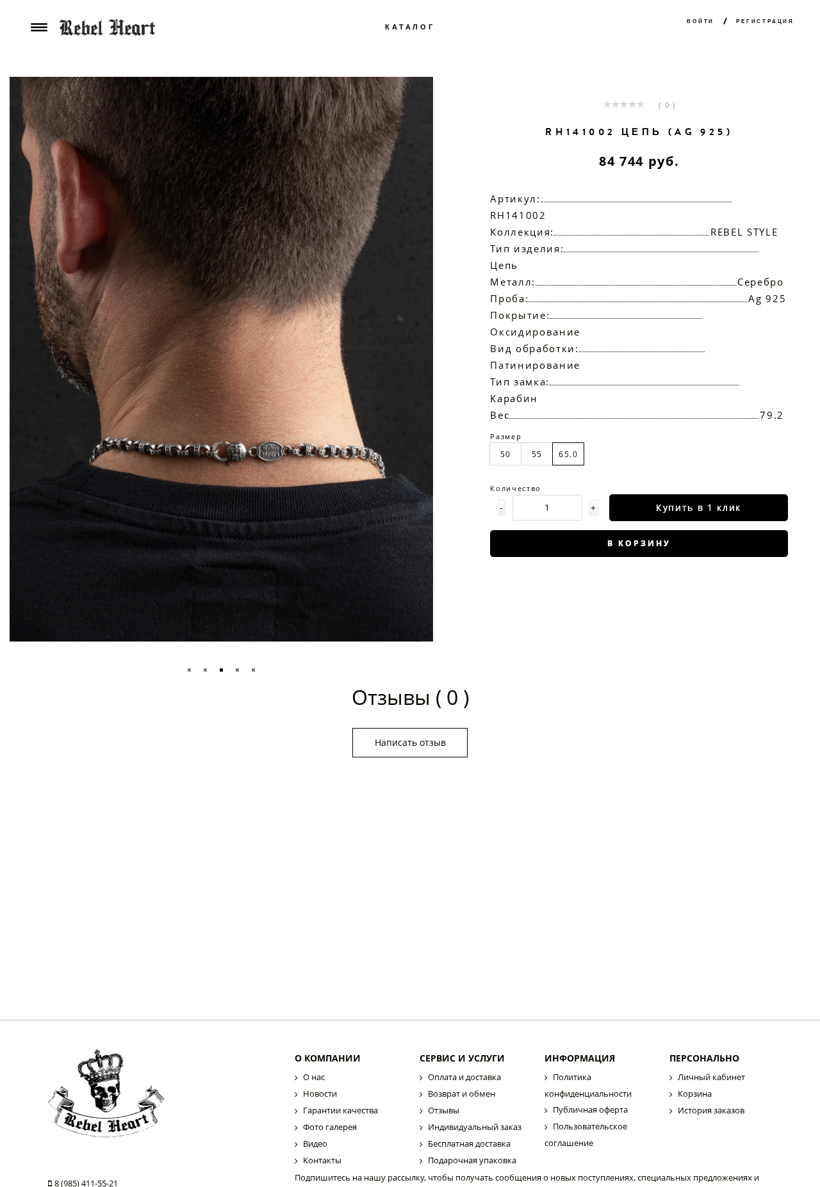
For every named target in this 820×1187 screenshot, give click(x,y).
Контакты (322, 1160)
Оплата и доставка (464, 1077)
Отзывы (443, 1110)
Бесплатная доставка (469, 1143)
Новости (320, 1093)
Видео (315, 1143)
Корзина (695, 1093)
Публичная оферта (590, 1109)
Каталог (410, 27)
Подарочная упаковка (472, 1160)
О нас (314, 1077)
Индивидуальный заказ (474, 1127)
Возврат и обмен (461, 1093)
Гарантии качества (340, 1110)
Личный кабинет (711, 1077)
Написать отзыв (410, 742)
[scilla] (160, 1098)
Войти (700, 21)
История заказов (711, 1110)
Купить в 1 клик (698, 507)
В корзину (639, 543)
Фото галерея (330, 1127)
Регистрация (765, 21)
